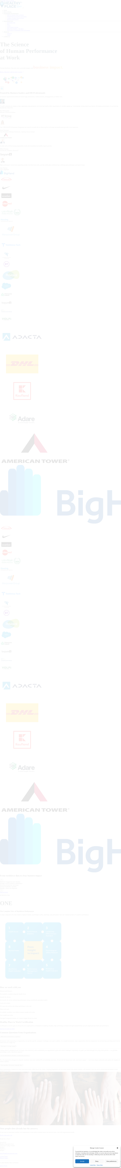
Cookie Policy (93, 1165)
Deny (96, 1161)
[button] (117, 1148)
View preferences (111, 1161)
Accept (82, 1161)
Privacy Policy (100, 1165)
